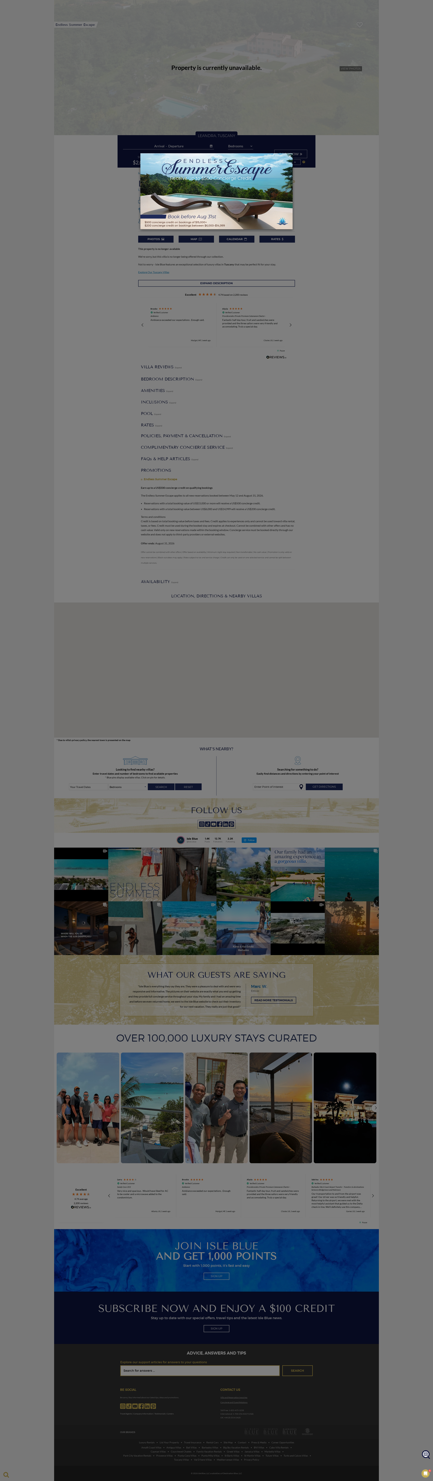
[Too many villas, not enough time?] (426, 1454)
